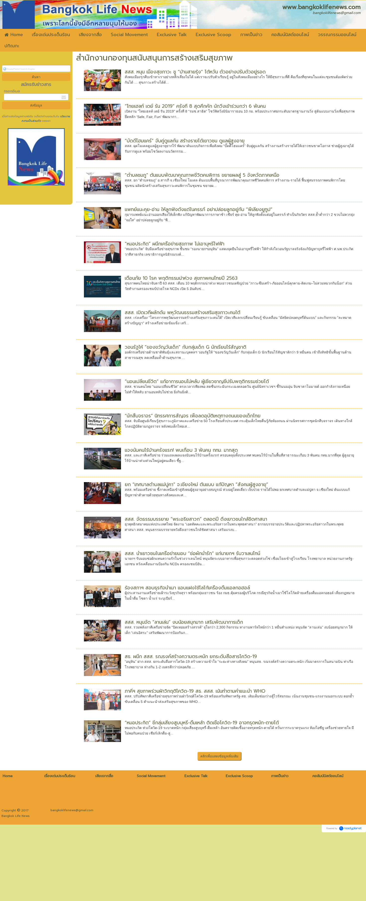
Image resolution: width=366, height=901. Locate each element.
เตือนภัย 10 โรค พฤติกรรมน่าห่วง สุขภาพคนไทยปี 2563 (181, 278)
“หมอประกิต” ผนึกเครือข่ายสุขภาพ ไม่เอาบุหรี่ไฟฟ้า (174, 243)
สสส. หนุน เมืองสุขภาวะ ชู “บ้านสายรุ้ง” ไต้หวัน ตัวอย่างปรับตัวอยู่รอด (195, 71)
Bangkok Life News (15, 816)
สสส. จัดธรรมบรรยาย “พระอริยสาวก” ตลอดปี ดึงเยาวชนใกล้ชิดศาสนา (196, 519)
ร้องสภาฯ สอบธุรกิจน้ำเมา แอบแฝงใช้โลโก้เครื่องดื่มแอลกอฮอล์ (187, 587)
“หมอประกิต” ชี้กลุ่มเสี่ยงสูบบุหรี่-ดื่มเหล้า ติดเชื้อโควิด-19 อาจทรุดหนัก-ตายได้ (202, 722)
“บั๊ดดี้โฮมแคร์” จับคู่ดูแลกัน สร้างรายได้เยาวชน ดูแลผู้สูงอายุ (184, 140)
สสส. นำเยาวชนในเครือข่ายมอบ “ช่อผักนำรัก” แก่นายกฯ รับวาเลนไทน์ (192, 553)
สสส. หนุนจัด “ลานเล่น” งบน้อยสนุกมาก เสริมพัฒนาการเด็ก (184, 622)
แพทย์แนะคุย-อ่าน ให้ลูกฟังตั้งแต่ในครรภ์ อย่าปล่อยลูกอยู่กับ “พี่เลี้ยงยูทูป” (198, 209)
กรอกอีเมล (12, 91)
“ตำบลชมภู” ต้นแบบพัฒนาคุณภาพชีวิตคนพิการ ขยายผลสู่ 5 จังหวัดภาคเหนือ (202, 175)
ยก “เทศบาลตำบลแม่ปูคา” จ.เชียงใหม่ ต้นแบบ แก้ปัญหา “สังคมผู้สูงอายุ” (196, 484)
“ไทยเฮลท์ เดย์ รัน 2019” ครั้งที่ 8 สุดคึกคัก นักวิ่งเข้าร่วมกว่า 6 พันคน (195, 106)
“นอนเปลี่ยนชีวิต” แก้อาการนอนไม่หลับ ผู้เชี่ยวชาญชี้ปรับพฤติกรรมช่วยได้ (197, 381)
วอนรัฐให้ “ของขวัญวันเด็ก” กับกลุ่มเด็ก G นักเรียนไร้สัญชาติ (185, 347)
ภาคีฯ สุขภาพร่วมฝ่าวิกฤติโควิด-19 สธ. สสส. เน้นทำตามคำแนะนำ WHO (195, 691)
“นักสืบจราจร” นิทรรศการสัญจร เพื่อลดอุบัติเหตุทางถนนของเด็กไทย (192, 415)
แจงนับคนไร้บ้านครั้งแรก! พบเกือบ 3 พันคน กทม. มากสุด (181, 450)
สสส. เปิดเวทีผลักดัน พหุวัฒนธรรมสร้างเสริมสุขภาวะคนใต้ (182, 312)
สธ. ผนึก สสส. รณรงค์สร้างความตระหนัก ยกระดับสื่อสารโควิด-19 (191, 656)
